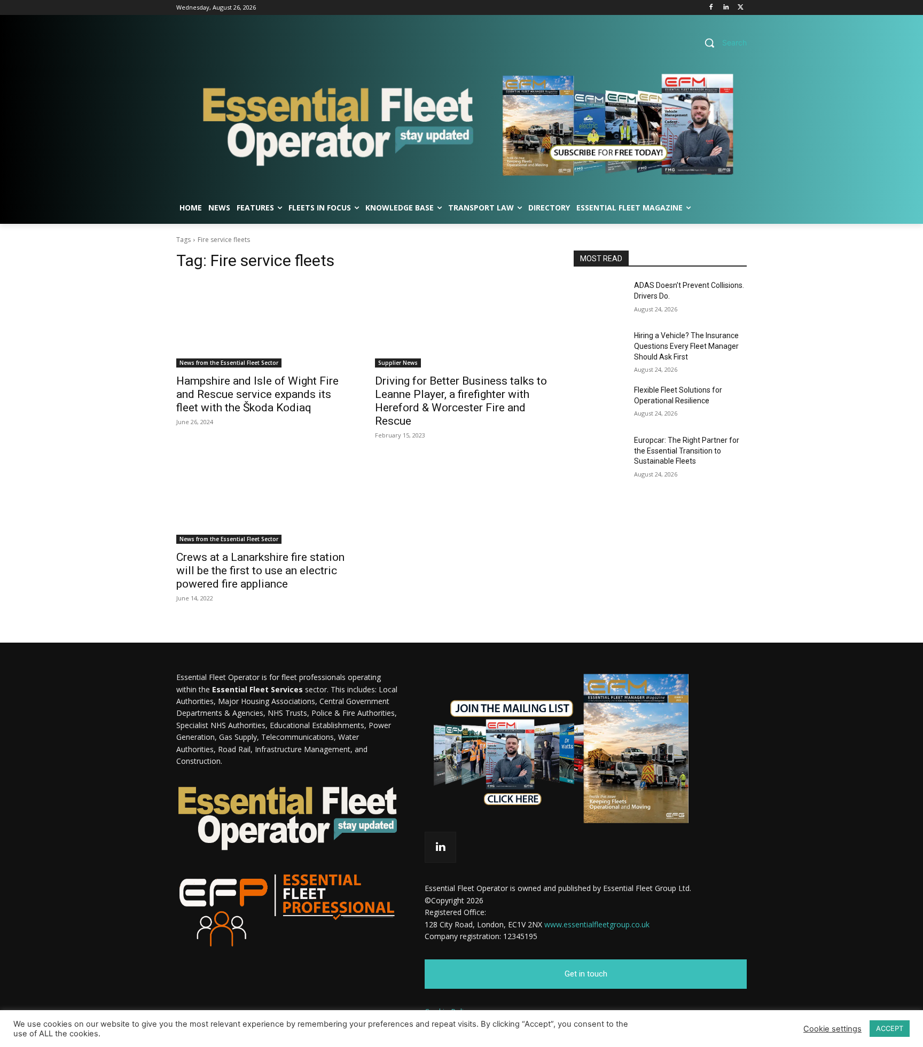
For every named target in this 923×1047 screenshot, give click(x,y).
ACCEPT (889, 1028)
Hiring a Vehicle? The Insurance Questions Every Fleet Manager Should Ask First (686, 346)
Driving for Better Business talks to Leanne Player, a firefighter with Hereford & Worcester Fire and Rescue (461, 400)
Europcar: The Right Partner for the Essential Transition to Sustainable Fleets (686, 450)
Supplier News (398, 362)
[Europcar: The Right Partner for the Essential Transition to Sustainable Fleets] (599, 453)
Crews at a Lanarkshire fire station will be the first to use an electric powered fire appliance (260, 570)
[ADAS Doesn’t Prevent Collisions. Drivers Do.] (599, 298)
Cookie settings (832, 1029)
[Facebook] (711, 8)
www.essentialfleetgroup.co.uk (597, 924)
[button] (722, 43)
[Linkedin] (725, 8)
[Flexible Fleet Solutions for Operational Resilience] (599, 403)
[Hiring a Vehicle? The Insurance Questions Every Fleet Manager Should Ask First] (599, 349)
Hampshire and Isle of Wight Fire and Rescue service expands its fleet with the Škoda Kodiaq (257, 394)
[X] (740, 8)
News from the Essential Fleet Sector (228, 362)
